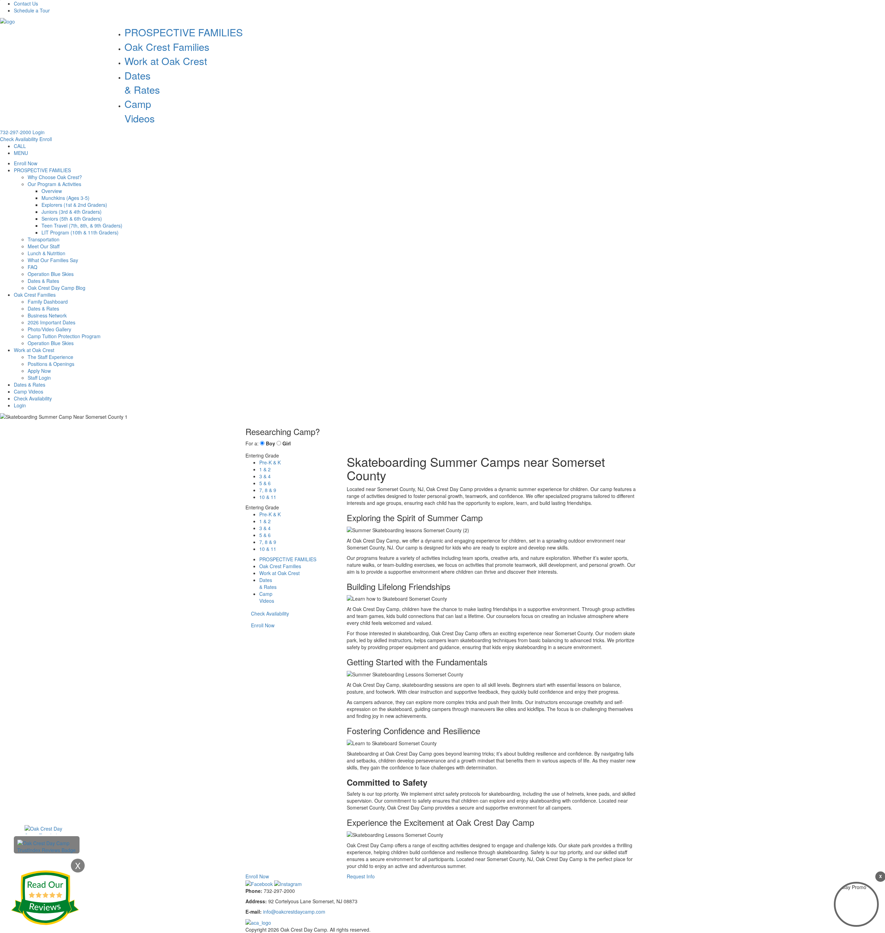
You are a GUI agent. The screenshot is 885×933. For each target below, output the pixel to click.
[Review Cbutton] (45, 897)
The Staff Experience (50, 356)
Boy (270, 443)
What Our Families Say (53, 260)
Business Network (47, 315)
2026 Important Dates (51, 322)
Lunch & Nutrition (46, 253)
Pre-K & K (270, 462)
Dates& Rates (142, 82)
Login (38, 132)
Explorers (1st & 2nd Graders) (74, 204)
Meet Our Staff (43, 246)
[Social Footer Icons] (259, 883)
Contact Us (26, 3)
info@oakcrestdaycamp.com (294, 911)
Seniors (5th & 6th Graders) (71, 218)
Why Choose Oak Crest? (55, 177)
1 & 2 (265, 469)
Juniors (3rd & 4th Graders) (71, 211)
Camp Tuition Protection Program (64, 336)
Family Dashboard (48, 301)
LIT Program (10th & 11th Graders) (80, 232)
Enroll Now (25, 163)
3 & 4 (265, 476)
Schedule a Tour (32, 10)
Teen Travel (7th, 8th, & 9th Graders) (81, 225)
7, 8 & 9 (267, 490)
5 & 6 (265, 483)
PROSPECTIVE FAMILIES (183, 32)
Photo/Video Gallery (49, 329)
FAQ (32, 267)
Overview (51, 190)
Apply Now (39, 370)
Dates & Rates (43, 280)
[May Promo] (856, 904)
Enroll (45, 139)
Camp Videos (139, 110)
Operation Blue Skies (51, 273)
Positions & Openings (51, 363)
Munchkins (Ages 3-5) (65, 197)
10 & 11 (267, 496)
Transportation (43, 239)
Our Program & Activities (54, 184)
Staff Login (39, 377)
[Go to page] (7, 20)
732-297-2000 (15, 132)
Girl (286, 443)
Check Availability (19, 139)
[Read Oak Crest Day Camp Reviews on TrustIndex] (46, 845)
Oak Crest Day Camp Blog (56, 287)
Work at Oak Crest (165, 61)
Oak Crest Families (166, 46)
